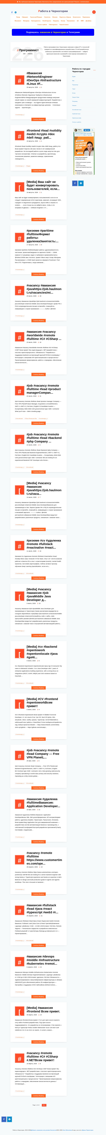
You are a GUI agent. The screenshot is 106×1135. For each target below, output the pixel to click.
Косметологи (77, 17)
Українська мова (76, 118)
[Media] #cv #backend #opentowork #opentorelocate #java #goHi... (42, 652)
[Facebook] (11, 12)
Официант (25, 17)
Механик (55, 17)
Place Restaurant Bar (31, 418)
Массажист (18, 20)
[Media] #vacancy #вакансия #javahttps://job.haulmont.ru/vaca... (44, 488)
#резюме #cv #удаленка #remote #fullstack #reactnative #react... (44, 544)
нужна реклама (68, 1)
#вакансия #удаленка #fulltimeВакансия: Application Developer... (43, 802)
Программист (71, 20)
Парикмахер (86, 17)
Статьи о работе (42, 24)
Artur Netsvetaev (67, 1130)
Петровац (74, 101)
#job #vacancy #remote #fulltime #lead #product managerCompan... (44, 389)
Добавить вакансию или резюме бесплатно (43, 1130)
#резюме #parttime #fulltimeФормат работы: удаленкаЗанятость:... (43, 236)
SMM (82, 20)
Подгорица (75, 84)
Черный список (64, 24)
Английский (20, 418)
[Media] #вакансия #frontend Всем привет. (43, 1009)
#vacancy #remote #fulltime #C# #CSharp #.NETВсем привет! (42, 1056)
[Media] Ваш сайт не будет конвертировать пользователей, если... (43, 185)
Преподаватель (36, 20)
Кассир (63, 20)
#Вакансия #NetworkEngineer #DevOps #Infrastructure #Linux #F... (44, 78)
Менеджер (26, 20)
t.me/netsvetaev (84, 1)
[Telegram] (15, 12)
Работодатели (53, 24)
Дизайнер (88, 20)
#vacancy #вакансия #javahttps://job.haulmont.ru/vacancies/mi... (44, 289)
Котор (73, 93)
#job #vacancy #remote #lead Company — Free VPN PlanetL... (43, 754)
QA (78, 20)
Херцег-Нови (75, 97)
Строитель (47, 17)
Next (44, 1105)
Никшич (74, 105)
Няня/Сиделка (47, 20)
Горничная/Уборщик (36, 17)
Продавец (56, 20)
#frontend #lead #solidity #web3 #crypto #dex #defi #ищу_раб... (44, 134)
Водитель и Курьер (65, 17)
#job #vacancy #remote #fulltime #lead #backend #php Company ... (44, 438)
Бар (73, 80)
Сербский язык (76, 113)
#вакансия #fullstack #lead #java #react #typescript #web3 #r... (42, 909)
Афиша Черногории (87, 1130)
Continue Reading (38, 119)
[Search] (94, 12)
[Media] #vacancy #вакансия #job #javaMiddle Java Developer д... (39, 595)
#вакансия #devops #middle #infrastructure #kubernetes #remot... (43, 960)
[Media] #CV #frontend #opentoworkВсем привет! (42, 702)
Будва (28, 166)
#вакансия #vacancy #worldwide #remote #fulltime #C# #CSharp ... (44, 335)
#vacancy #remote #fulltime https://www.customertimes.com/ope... (44, 858)
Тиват (73, 89)
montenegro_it (20, 114)
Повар (18, 17)
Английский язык (76, 109)
